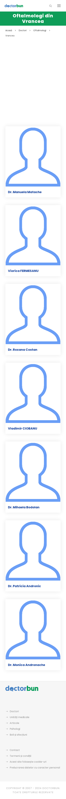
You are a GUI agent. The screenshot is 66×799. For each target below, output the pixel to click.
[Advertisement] (33, 72)
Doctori (14, 711)
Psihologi (15, 729)
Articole (14, 723)
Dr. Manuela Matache (25, 192)
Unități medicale (19, 717)
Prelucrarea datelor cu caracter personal (35, 767)
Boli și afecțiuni (18, 734)
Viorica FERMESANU (23, 271)
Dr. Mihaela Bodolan (23, 507)
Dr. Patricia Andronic (24, 586)
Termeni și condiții (20, 756)
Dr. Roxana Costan (22, 349)
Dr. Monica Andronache (26, 665)
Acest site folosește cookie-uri (28, 762)
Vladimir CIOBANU (22, 428)
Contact (15, 750)
